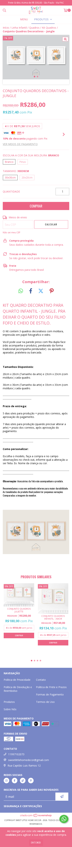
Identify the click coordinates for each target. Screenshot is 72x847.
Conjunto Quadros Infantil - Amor (53, 617)
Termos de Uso (45, 702)
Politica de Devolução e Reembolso (18, 689)
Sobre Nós (10, 709)
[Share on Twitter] (40, 291)
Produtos (9, 702)
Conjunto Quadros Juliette (19, 610)
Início (6, 27)
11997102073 (16, 754)
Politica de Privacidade (17, 679)
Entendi (36, 842)
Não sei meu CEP (11, 232)
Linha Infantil (19, 27)
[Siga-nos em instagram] (6, 780)
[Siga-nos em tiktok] (22, 780)
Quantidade (11, 191)
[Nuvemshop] (36, 816)
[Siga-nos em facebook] (14, 780)
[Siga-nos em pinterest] (31, 780)
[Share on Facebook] (30, 291)
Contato (41, 679)
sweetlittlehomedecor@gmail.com (28, 760)
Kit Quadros (49, 27)
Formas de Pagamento (50, 694)
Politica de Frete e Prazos (51, 687)
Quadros (34, 27)
